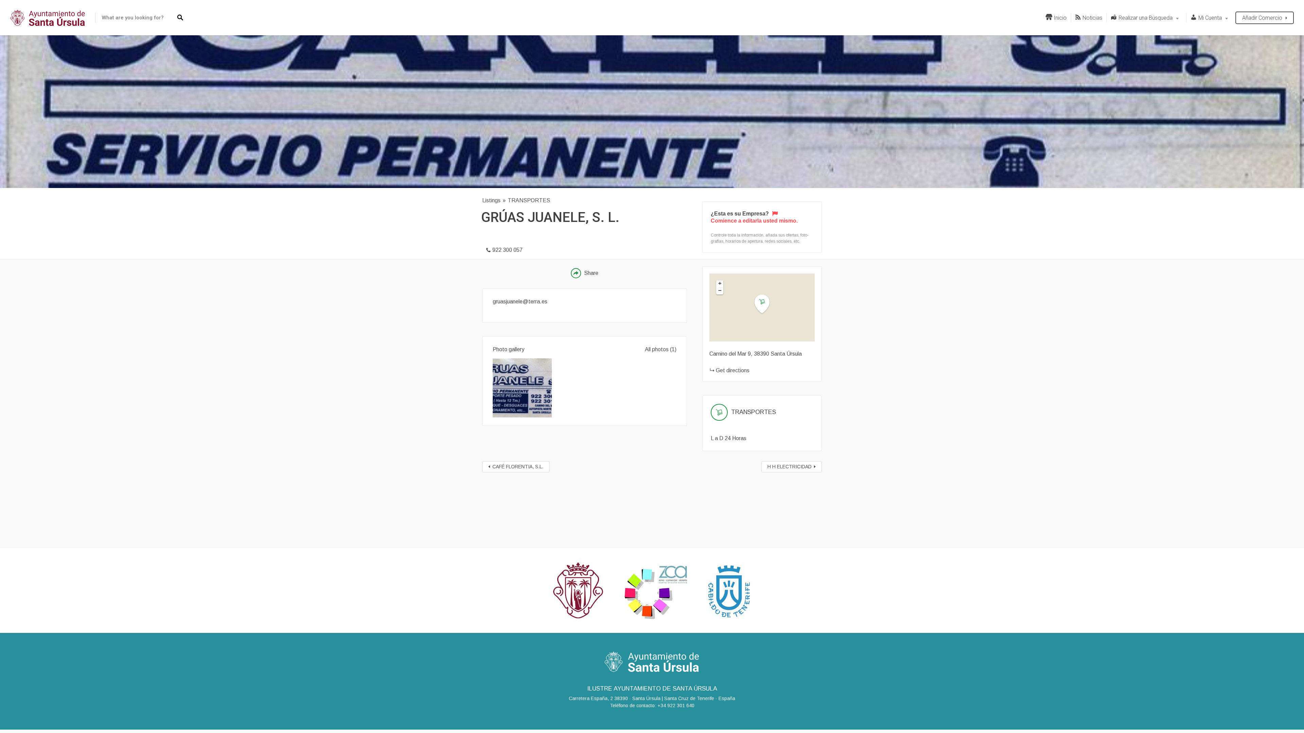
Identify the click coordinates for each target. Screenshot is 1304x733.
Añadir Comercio (1262, 18)
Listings (491, 200)
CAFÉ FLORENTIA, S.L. (517, 466)
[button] (766, 304)
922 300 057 (507, 250)
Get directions (732, 370)
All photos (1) (660, 349)
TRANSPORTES (529, 200)
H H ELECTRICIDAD (789, 466)
